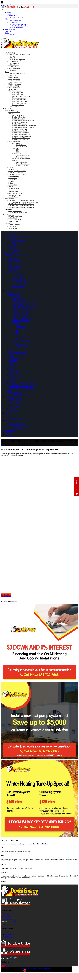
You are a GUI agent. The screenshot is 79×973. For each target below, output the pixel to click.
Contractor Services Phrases (16, 174)
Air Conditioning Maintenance (17, 212)
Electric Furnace (13, 179)
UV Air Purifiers (21, 145)
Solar (10, 190)
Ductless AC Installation (19, 122)
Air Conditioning (10, 53)
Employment (12, 34)
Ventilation (15, 148)
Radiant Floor (12, 178)
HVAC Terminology (14, 219)
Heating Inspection (14, 79)
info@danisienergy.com (10, 924)
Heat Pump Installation (19, 99)
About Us (8, 12)
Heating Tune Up (13, 86)
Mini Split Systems (18, 115)
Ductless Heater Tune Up (20, 139)
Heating (7, 72)
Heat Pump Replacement (19, 101)
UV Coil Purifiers (21, 146)
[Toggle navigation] (2, 9)
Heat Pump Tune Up (18, 105)
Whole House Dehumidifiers (21, 159)
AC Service (12, 56)
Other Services (9, 110)
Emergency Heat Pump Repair (21, 96)
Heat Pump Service (18, 93)
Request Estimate (6, 596)
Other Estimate (13, 197)
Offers (6, 19)
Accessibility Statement (15, 17)
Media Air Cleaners (22, 165)
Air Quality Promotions (15, 27)
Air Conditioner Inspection (16, 60)
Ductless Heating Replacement (21, 136)
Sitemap (24, 968)
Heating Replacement (15, 82)
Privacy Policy (12, 15)
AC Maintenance (13, 65)
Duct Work (11, 186)
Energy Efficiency (14, 176)
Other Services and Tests (16, 193)
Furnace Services (13, 89)
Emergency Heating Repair (16, 73)
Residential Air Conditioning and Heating (21, 200)
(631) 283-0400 (12, 921)
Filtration (15, 160)
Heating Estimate (13, 106)
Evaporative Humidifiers (23, 157)
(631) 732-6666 (7, 919)
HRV (17, 152)
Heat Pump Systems (14, 91)
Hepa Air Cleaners (21, 162)
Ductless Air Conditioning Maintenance (24, 126)
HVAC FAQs (12, 218)
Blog (9, 14)
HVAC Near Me (10, 29)
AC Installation (13, 61)
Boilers (10, 183)
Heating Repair (13, 77)
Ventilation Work (13, 188)
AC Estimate (12, 70)
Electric (10, 167)
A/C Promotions (13, 22)
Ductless (11, 113)
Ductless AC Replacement (20, 124)
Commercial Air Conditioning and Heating (21, 205)
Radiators (11, 181)
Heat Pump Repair (18, 94)
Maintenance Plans (10, 934)
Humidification (16, 153)
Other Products (13, 192)
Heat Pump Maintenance (19, 103)
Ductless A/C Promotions (20, 26)
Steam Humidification (22, 155)
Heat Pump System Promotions (17, 24)
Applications (12, 226)
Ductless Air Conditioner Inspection (23, 120)
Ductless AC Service (18, 117)
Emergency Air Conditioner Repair (19, 54)
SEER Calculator (13, 221)
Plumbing (11, 169)
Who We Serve (9, 198)
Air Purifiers (16, 143)
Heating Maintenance (14, 84)
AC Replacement (13, 63)
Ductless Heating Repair (19, 131)
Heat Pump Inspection (19, 98)
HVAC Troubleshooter (15, 216)
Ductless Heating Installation (21, 134)
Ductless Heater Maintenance (21, 138)
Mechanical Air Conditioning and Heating (21, 207)
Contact (7, 33)
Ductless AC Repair (18, 119)
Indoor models (12, 228)
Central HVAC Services (15, 172)
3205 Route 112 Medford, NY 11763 (7, 915)
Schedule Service (6, 594)
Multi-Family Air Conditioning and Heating (21, 204)
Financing (8, 31)
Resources (8, 214)
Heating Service (13, 75)
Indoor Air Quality (14, 141)
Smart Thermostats (14, 68)
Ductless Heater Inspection (20, 132)
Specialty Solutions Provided (17, 171)
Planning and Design (14, 195)
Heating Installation (14, 80)
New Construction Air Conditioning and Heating (23, 202)
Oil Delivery (8, 108)
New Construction (14, 112)
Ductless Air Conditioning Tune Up (23, 127)
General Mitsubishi (14, 225)
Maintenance (8, 209)
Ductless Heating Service (20, 129)
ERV (17, 150)
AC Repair (11, 58)
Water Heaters (12, 185)
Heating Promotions (14, 21)
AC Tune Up (12, 66)
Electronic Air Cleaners (23, 164)
